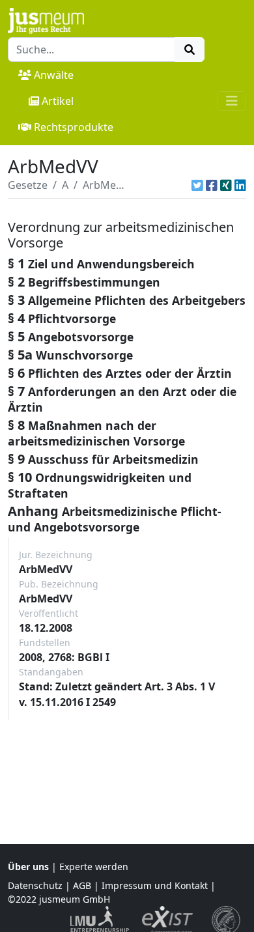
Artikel (58, 101)
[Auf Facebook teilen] (212, 185)
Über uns (28, 866)
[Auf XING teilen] (226, 185)
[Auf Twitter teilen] (197, 185)
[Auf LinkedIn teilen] (240, 185)
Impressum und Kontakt (155, 885)
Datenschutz (35, 885)
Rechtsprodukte (73, 127)
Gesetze (28, 185)
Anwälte (54, 75)
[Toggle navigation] (232, 101)
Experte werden (93, 866)
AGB (82, 885)
